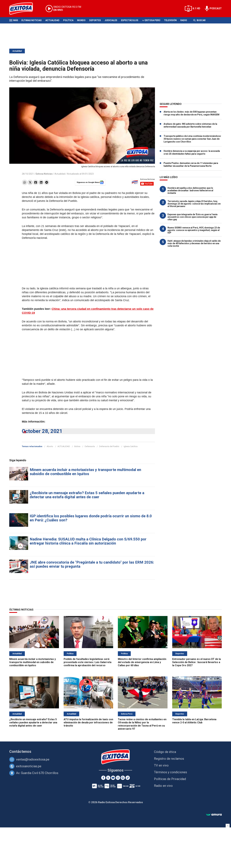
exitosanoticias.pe (28, 766)
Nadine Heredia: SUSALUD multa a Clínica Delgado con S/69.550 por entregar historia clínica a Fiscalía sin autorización (88, 541)
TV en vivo (161, 765)
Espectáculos (129, 20)
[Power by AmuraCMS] (214, 814)
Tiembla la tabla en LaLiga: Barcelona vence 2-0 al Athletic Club (194, 721)
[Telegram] (46, 182)
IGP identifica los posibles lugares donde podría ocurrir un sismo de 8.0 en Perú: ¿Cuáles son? (91, 518)
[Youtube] (113, 778)
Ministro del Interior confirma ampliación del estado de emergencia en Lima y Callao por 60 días (142, 662)
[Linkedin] (41, 182)
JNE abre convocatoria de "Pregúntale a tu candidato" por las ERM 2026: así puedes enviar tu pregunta (92, 564)
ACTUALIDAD (64, 446)
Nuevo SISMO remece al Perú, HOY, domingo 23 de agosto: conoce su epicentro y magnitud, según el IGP (194, 230)
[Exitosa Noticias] (23, 8)
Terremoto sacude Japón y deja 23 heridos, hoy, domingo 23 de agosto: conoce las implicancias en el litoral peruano (194, 203)
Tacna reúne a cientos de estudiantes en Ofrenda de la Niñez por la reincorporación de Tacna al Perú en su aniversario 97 (142, 724)
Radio (183, 20)
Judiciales (111, 20)
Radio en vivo (163, 786)
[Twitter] (30, 182)
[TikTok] (128, 778)
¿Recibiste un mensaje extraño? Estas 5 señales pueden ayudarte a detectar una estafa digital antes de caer (87, 495)
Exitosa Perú (152, 20)
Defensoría (90, 446)
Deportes (95, 20)
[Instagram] (118, 778)
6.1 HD (196, 8)
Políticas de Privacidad (170, 779)
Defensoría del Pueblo (109, 446)
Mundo (81, 20)
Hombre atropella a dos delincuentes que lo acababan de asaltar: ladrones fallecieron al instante (190, 190)
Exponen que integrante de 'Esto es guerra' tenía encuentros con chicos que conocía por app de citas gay (192, 217)
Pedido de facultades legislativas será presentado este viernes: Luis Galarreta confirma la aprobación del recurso (87, 662)
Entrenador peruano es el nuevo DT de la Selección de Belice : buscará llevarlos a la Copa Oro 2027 (196, 662)
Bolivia (77, 446)
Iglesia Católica (131, 446)
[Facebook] (35, 182)
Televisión (170, 20)
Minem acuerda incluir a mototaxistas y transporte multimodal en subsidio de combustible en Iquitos (85, 472)
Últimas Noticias (31, 20)
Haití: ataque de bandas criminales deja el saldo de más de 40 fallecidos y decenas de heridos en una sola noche (194, 243)
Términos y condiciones (170, 772)
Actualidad (52, 20)
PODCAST (216, 8)
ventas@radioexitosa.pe (32, 759)
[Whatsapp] (24, 182)
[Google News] (123, 778)
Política (68, 20)
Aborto (50, 446)
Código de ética (165, 752)
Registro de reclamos (169, 759)
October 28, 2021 (42, 431)
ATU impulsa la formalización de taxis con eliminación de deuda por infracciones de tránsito (88, 722)
